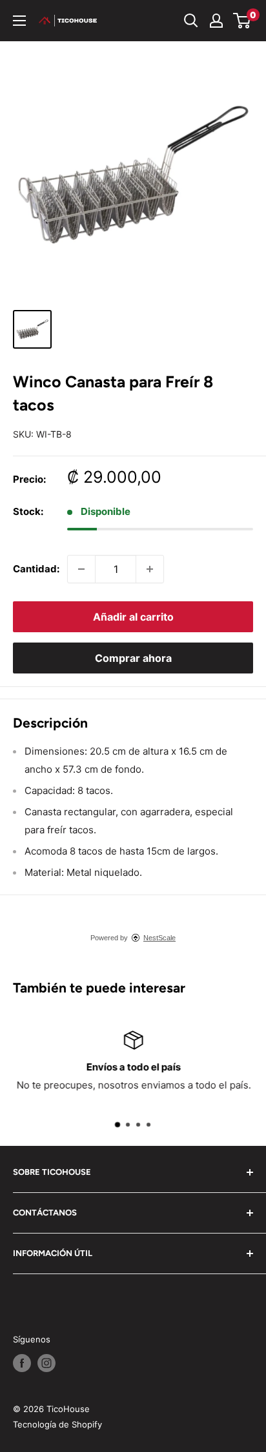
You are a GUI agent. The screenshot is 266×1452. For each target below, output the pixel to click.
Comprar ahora (133, 658)
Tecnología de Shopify (57, 1424)
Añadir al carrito (133, 616)
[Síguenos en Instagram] (46, 1363)
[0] (242, 20)
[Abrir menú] (19, 20)
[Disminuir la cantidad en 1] (81, 569)
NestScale (159, 938)
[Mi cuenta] (216, 21)
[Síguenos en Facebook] (22, 1363)
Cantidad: (36, 569)
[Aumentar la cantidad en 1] (149, 569)
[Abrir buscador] (191, 21)
